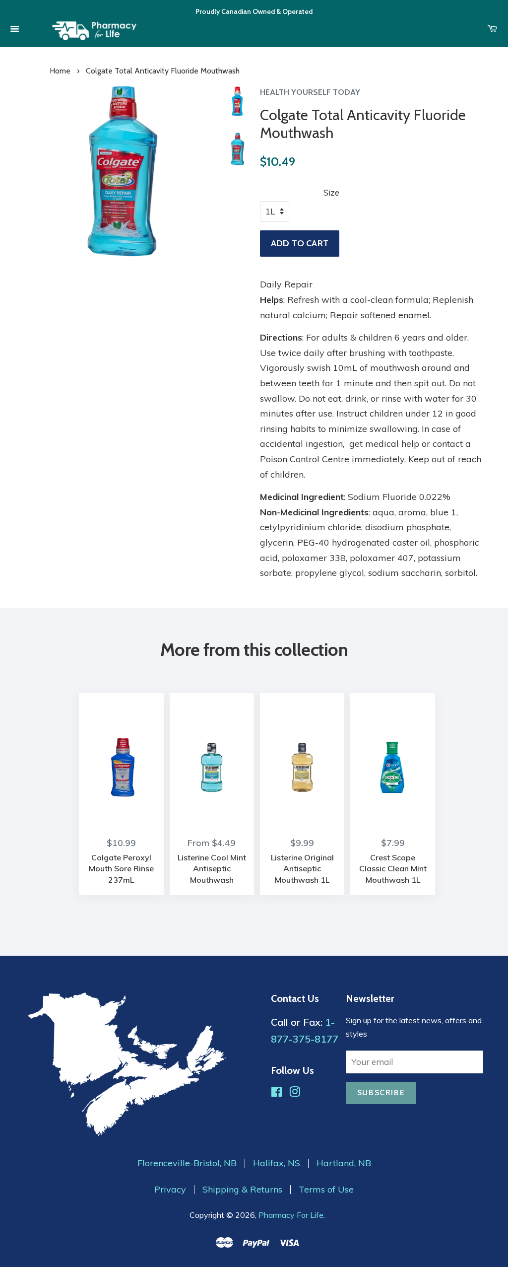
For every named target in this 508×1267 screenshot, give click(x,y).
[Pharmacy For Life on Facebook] (276, 1093)
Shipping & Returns (242, 1189)
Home (60, 70)
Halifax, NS (276, 1163)
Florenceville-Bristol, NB (187, 1163)
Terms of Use (326, 1189)
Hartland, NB (344, 1163)
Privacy (170, 1189)
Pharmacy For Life (290, 1215)
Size (331, 192)
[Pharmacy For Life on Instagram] (294, 1093)
